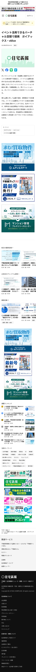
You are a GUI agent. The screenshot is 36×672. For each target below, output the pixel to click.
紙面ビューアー (5, 566)
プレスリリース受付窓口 (8, 657)
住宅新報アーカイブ (7, 563)
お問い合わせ (5, 626)
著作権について (6, 619)
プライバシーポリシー (7, 613)
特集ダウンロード (6, 555)
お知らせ (4, 603)
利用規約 (4, 616)
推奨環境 (4, 641)
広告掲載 (4, 650)
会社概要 (4, 600)
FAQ (2, 623)
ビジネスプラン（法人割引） (9, 647)
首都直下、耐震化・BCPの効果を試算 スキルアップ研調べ (10, 291)
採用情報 (4, 607)
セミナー (4, 552)
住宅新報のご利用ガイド (8, 638)
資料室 (3, 654)
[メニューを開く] (2, 15)
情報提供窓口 (5, 663)
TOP (2, 530)
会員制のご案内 (6, 644)
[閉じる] (32, 23)
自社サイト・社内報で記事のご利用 (11, 666)
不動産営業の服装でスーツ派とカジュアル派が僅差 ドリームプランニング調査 (10, 265)
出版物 (3, 560)
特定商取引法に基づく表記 (9, 610)
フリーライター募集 (7, 660)
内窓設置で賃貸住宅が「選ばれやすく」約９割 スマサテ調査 (10, 317)
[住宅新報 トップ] (11, 16)
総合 (7, 530)
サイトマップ (5, 629)
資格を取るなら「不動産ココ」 (10, 549)
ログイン (30, 16)
